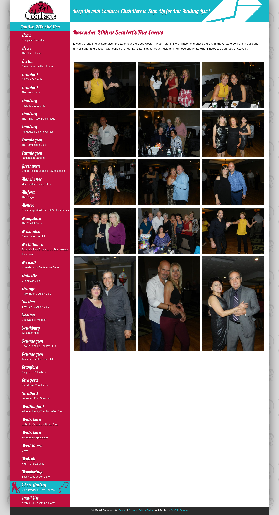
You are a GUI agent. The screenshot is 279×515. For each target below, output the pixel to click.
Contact (123, 510)
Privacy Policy (146, 510)
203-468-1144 (48, 26)
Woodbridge (36, 473)
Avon (31, 50)
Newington (33, 233)
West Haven (32, 447)
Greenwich (43, 167)
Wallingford (42, 408)
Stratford (36, 382)
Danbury (33, 102)
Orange (36, 290)
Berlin (37, 63)
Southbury (31, 329)
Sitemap (133, 510)
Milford (28, 194)
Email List (38, 499)
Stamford (34, 369)
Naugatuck (32, 220)
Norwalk (41, 264)
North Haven (45, 249)
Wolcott (33, 460)
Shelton (35, 303)
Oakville (31, 277)
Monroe (45, 207)
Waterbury (40, 421)
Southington (39, 342)
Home (33, 37)
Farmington (34, 141)
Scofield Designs (179, 510)
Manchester (36, 180)
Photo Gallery (38, 486)
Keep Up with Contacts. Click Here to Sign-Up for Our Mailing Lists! (141, 11)
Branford (32, 76)
